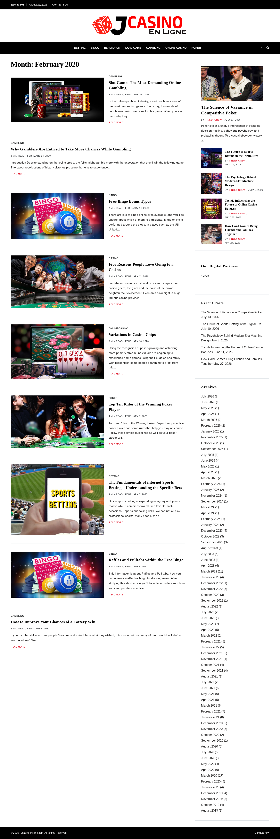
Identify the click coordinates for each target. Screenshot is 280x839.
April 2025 (207, 472)
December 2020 (212, 723)
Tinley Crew (213, 120)
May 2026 (207, 408)
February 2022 (211, 641)
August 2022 (209, 606)
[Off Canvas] (13, 48)
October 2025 (210, 443)
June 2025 (208, 460)
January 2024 (210, 524)
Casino (113, 258)
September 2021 (212, 670)
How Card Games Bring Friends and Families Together (241, 230)
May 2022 (207, 624)
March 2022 (209, 635)
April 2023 (207, 565)
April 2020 (207, 769)
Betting (80, 47)
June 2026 (208, 402)
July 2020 (207, 752)
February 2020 (211, 781)
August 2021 (209, 676)
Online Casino (176, 47)
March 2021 (209, 705)
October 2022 (210, 594)
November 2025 (212, 437)
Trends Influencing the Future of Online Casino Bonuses (241, 204)
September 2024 (212, 501)
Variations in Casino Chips (132, 334)
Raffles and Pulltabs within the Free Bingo (146, 560)
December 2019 (212, 793)
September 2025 (212, 449)
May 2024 (207, 507)
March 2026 (209, 419)
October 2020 (210, 734)
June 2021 (208, 688)
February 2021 (211, 711)
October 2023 (210, 536)
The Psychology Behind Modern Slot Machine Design (240, 181)
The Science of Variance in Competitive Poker (231, 312)
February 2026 (211, 425)
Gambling (153, 47)
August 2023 (209, 548)
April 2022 (207, 629)
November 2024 (212, 495)
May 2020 (207, 764)
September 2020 (212, 740)
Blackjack (112, 47)
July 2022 (207, 612)
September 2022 (212, 600)
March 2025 (209, 478)
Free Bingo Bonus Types (130, 201)
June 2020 (208, 758)
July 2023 (207, 554)
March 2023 (209, 571)
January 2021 (210, 717)
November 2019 (212, 799)
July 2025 (207, 454)
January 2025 (210, 489)
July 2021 (207, 682)
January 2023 (210, 577)
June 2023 (208, 559)
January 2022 (210, 647)
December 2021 (212, 653)
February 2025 (211, 484)
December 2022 (212, 583)
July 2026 (207, 396)
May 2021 (207, 694)
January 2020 (210, 787)
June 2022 (208, 618)
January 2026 (210, 431)
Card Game (133, 47)
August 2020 (209, 746)
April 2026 (207, 414)
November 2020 (212, 729)
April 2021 (207, 699)
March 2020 (209, 775)
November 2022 (212, 589)
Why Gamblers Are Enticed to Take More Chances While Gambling (71, 149)
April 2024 (207, 513)
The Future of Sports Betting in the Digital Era (231, 324)
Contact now (60, 4)
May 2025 (207, 466)
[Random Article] (262, 48)
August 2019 (209, 810)
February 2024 (211, 519)
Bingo (95, 47)
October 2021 (210, 664)
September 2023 (212, 542)
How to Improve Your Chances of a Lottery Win (53, 622)
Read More (116, 122)
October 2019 (210, 804)
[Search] (267, 47)
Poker (196, 47)
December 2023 (212, 530)
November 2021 (212, 659)
